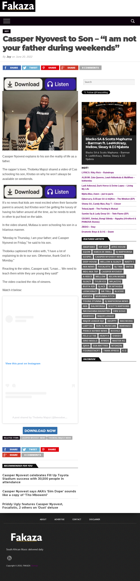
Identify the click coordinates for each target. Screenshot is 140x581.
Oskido (116, 335)
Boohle (115, 330)
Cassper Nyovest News (33, 438)
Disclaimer (94, 519)
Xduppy (111, 320)
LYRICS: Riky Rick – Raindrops (98, 172)
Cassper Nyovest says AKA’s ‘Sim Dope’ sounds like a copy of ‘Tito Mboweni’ (39, 493)
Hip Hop (103, 246)
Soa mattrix (100, 345)
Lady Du (88, 325)
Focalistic (104, 266)
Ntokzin (116, 345)
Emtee (129, 266)
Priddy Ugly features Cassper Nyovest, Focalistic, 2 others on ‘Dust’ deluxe (32, 505)
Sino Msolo (90, 340)
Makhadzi (125, 325)
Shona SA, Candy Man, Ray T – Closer (101, 204)
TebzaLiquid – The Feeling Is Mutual (100, 209)
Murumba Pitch (105, 296)
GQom (86, 251)
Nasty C (129, 261)
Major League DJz (93, 320)
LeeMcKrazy (90, 291)
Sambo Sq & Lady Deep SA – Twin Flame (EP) (105, 213)
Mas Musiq (126, 320)
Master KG (118, 340)
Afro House (118, 246)
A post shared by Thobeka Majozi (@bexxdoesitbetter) (43, 417)
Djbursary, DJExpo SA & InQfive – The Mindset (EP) (108, 199)
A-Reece (87, 276)
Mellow (100, 276)
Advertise (59, 519)
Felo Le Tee (89, 335)
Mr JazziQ (115, 281)
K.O (124, 350)
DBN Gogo (119, 311)
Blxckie (119, 291)
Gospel (87, 256)
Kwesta (87, 296)
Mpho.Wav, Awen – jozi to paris (97, 194)
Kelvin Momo (117, 276)
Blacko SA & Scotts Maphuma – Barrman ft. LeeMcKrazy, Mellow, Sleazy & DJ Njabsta (109, 143)
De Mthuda (115, 286)
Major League (105, 316)
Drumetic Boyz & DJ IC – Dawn (98, 232)
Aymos (105, 340)
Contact (76, 519)
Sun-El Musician (106, 325)
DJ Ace (101, 286)
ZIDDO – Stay (89, 227)
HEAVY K (104, 335)
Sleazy (87, 281)
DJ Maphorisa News (116, 301)
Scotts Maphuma (118, 306)
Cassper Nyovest (112, 271)
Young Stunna (92, 301)
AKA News (88, 266)
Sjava (86, 345)
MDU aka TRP (90, 271)
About (43, 519)
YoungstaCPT (91, 350)
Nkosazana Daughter (96, 311)
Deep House (90, 261)
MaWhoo (88, 316)
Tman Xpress (111, 350)
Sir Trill (106, 291)
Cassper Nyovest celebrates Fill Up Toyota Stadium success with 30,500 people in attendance (35, 479)
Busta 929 (89, 286)
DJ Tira (118, 266)
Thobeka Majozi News (59, 438)
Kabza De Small (103, 251)
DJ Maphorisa (124, 251)
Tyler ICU (100, 281)
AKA (85, 306)
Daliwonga (98, 306)
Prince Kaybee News (95, 330)
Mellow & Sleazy (110, 261)
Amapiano (89, 246)
